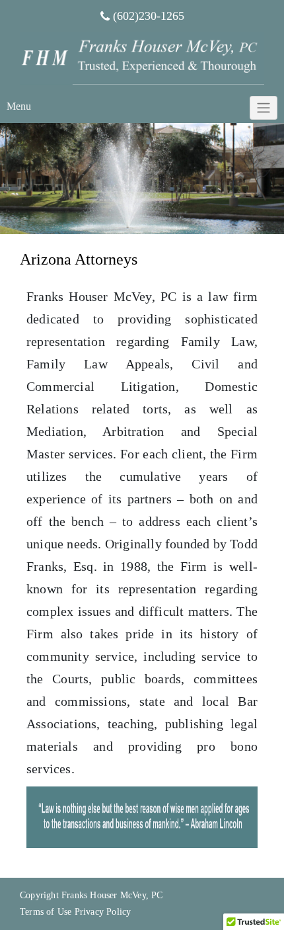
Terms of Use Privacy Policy (75, 912)
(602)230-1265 (148, 15)
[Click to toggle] (263, 108)
